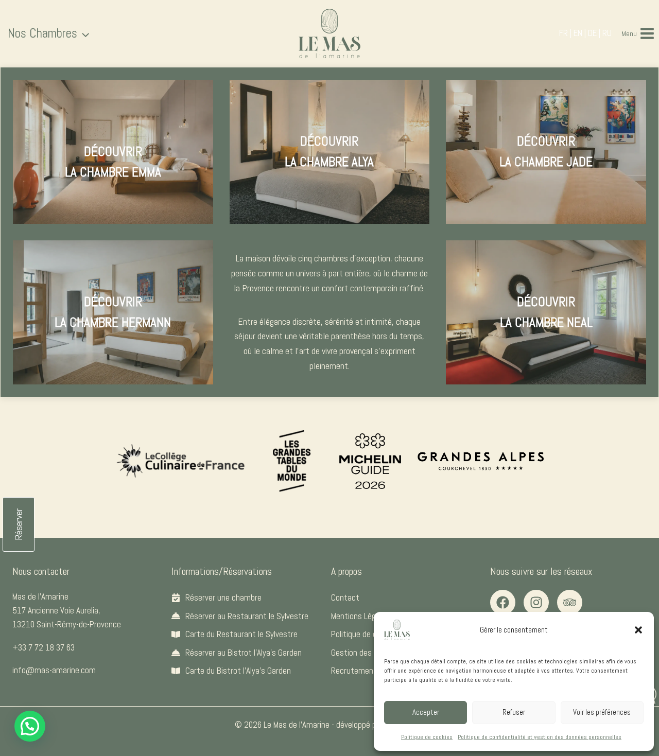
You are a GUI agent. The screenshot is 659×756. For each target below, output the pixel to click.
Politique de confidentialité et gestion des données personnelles (539, 737)
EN (578, 33)
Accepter (425, 712)
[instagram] (536, 602)
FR (563, 33)
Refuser (513, 712)
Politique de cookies (427, 737)
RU (607, 33)
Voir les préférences (602, 712)
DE (592, 33)
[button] (638, 630)
